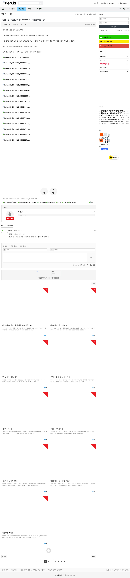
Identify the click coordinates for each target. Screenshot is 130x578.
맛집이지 (102, 60)
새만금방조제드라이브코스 (14, 199)
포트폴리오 (39, 9)
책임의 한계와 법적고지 (55, 570)
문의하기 (116, 570)
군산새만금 (31, 199)
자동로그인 (103, 30)
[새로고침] (88, 265)
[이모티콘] (81, 265)
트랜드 (30, 9)
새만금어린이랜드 (24, 199)
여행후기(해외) (104, 71)
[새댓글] (84, 265)
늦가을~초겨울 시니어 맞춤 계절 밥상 (111, 121)
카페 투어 (103, 56)
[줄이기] (94, 265)
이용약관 (14, 570)
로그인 (96, 3)
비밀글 (77, 265)
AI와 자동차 (11, 9)
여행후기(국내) (104, 64)
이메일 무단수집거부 (39, 570)
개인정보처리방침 (25, 570)
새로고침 (53, 274)
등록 (91, 257)
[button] (93, 283)
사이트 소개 (4, 570)
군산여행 (6, 199)
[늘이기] (91, 265)
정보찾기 (111, 3)
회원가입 (103, 3)
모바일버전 (125, 570)
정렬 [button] (94, 556)
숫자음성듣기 (53, 272)
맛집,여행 (21, 9)
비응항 (35, 199)
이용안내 (108, 570)
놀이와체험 (103, 68)
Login (114, 26)
